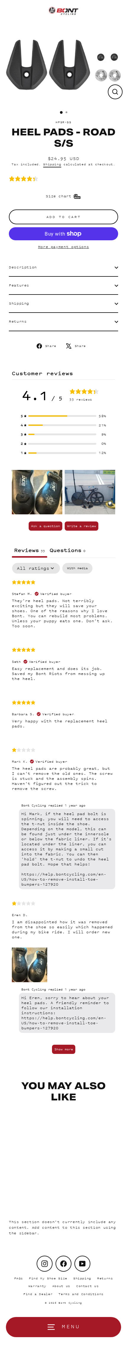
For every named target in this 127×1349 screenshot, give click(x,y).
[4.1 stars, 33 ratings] (25, 179)
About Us (61, 1286)
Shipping (52, 164)
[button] (63, 416)
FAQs (18, 1278)
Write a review (81, 526)
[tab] (67, 551)
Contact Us (87, 1286)
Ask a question (45, 526)
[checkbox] (77, 568)
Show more (63, 1049)
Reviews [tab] (29, 550)
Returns (18, 321)
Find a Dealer (38, 1294)
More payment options (63, 246)
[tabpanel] (63, 811)
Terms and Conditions (81, 1294)
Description (23, 267)
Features (19, 285)
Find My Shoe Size (48, 1278)
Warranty (37, 1286)
